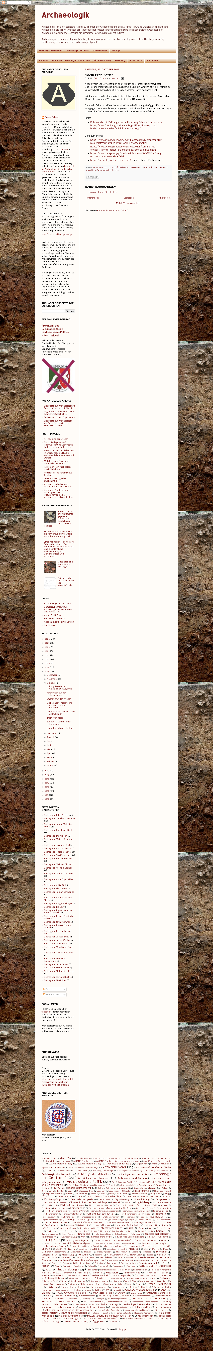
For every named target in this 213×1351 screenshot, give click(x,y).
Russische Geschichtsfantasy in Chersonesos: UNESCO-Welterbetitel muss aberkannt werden (59, 454)
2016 (47, 775)
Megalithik (88, 1252)
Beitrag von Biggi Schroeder (58, 855)
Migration (147, 1252)
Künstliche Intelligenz (79, 1243)
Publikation (131, 1266)
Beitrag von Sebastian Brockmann (55, 960)
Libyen (59, 1249)
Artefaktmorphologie (127, 1185)
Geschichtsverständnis (55, 1223)
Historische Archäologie (126, 1225)
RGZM (65, 149)
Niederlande (131, 1258)
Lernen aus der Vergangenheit (142, 1246)
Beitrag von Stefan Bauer (56, 968)
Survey (129, 1284)
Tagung (81, 1287)
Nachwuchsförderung (116, 1255)
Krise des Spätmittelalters (130, 1237)
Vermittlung (70, 1296)
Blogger (123, 1329)
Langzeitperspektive (80, 1246)
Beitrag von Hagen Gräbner (57, 852)
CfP (43, 1196)
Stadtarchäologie (57, 1284)
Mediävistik (75, 1252)
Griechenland (165, 1223)
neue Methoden (145, 1316)
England (128, 1203)
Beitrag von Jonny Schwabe (58, 922)
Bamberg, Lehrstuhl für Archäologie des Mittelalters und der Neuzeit (58, 609)
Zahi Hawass (60, 1304)
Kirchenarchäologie (50, 1234)
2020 (47, 663)
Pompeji (66, 1266)
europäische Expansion (109, 1310)
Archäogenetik (79, 1171)
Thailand (133, 1287)
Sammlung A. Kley (122, 1275)
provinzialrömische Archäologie (62, 1319)
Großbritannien (52, 1225)
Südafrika (53, 1287)
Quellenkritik (165, 1266)
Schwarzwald (74, 1278)
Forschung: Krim (164, 1208)
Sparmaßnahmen (146, 1281)
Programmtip (104, 1266)
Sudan (120, 1284)
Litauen (71, 1249)
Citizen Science (64, 1197)
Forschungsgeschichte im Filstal (135, 1214)
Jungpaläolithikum (99, 1231)
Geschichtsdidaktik (163, 1220)
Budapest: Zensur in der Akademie (59, 723)
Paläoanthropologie (82, 1263)
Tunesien (87, 1290)
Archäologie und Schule (145, 1182)
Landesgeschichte (131, 1243)
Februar (51, 762)
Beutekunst (113, 1191)
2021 (47, 659)
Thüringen (156, 1287)
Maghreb (133, 1249)
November (52, 679)
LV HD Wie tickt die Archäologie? (108, 1243)
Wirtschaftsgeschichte (117, 1299)
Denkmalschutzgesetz (82, 1199)
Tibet (167, 1287)
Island (159, 1228)
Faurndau (164, 1205)
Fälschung (130, 1217)
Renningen (67, 1273)
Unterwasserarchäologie (158, 1293)
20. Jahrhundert (164, 1158)
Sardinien (140, 1276)
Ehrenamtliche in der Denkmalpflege (88, 1202)
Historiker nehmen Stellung (60, 728)
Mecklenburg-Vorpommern (54, 1252)
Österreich (113, 1322)
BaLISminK (49, 625)
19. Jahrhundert (147, 1158)
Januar (50, 766)
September (52, 733)
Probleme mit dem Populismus (59, 417)
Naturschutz (66, 1258)
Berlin (70, 1191)
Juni (49, 745)
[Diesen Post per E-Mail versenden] (87, 177)
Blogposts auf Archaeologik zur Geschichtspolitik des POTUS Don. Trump (58, 423)
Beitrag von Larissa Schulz (57, 937)
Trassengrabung (61, 1290)
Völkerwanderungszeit (141, 1296)
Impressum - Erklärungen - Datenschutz (71, 60)
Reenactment (124, 1270)
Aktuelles (165, 1164)
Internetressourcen (111, 1228)
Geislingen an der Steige (78, 1220)
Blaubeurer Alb (141, 1191)
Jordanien (83, 1231)
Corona (78, 1196)
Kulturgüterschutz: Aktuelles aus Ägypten (59, 687)
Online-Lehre (142, 1260)
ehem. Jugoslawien (163, 1307)
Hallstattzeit (82, 1225)
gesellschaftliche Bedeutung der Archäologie (64, 1313)
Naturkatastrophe (49, 1258)
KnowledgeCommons (55, 619)
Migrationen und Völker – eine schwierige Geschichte (59, 413)
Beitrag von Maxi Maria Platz (58, 947)
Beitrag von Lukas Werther (57, 940)
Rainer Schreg (52, 117)
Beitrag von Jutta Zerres (56, 815)
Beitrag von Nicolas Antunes (58, 953)
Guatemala (70, 1225)
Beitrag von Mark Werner (56, 944)
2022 (47, 655)
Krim (83, 1237)
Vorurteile (125, 1296)
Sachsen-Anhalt (100, 1275)
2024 (47, 647)
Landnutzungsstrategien (154, 1243)
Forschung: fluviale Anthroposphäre (104, 1211)
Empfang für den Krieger (59, 699)
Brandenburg (81, 1194)
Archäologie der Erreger (56, 439)
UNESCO (117, 1290)
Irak (130, 1228)
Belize (44, 1191)
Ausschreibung (145, 1185)
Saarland (71, 1276)
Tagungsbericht (99, 1287)
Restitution (97, 1273)
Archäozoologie (98, 1185)
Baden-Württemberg (79, 1188)
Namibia (149, 1255)
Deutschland (104, 1200)
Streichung (72, 1284)
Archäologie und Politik (78, 51)
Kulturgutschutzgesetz (78, 1240)
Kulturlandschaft (122, 1240)
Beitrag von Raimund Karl (57, 845)
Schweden (87, 1278)
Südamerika (67, 1287)
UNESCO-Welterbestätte (139, 1290)
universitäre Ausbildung (76, 1322)
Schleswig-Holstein (54, 1278)
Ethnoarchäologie (96, 1205)
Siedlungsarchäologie (50, 1281)
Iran (141, 1228)
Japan (61, 1231)
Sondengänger (78, 1281)
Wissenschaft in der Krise (108, 170)
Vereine (59, 1296)
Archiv (50, 1171)
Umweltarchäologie (75, 1293)
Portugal (91, 1266)
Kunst (164, 1240)
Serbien (164, 1278)
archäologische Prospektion (138, 1304)
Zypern (92, 1305)
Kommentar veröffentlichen (103, 192)
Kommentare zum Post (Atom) (112, 211)
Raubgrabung (67, 1269)
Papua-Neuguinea (128, 1263)
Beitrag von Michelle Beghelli (58, 868)
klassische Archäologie (144, 1313)
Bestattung (101, 1191)
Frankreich (160, 1214)
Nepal (120, 1258)
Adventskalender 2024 (119, 1164)
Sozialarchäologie (99, 1281)
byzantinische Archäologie (92, 1307)
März (49, 758)
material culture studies (70, 1316)
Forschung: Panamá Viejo (56, 1211)
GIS (142, 1217)
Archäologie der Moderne (51, 51)
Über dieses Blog (102, 60)
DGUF (89, 1197)
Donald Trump (142, 1199)
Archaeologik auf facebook (57, 604)
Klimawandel (83, 1234)
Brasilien (94, 1194)
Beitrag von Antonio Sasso (57, 848)
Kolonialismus (121, 1234)
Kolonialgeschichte (103, 1234)
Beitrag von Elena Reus (55, 889)
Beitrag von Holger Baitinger (58, 903)
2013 (47, 787)
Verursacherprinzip (87, 1296)
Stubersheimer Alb (89, 1284)
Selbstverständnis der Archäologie (142, 1278)
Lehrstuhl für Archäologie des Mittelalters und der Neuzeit (58, 169)
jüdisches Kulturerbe (122, 1313)
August (50, 737)
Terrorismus (118, 1287)
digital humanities (141, 1307)
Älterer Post (165, 198)
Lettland (165, 1246)
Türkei (98, 1290)
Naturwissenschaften (86, 1258)
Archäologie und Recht (122, 1182)
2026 (47, 639)
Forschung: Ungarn (79, 1211)
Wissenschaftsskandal (117, 1302)
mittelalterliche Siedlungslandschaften (109, 1316)
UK (107, 1290)
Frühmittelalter (67, 1217)
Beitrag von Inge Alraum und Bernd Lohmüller (58, 911)
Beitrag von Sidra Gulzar (56, 964)
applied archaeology (107, 1304)
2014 (47, 783)
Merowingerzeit (104, 1252)
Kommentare (52, 995)
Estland (47, 1205)
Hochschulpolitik (151, 1225)
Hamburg (95, 1225)
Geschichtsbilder (145, 1220)
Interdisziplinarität (88, 1228)
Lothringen (83, 1249)
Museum (83, 1254)
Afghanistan (141, 1164)
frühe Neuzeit (161, 1310)
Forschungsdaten (160, 1211)
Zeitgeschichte (78, 1305)
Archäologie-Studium (78, 1185)
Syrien (139, 1284)
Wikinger (100, 1299)
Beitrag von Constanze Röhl (58, 830)
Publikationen (135, 60)
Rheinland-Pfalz (132, 1273)
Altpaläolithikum (76, 1168)
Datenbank (131, 1197)
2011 (47, 795)
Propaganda (118, 1266)
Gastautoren (152, 60)
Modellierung (68, 1255)
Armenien (113, 1185)
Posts (48, 989)
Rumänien (163, 1273)
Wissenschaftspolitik (93, 1302)
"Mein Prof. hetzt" (55, 718)
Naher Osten (136, 1255)
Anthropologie (92, 1168)
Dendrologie (166, 1197)
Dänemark (63, 1203)
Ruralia (45, 1275)
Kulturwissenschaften (146, 1241)
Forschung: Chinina (144, 1208)
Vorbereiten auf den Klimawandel (56, 694)
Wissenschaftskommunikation (59, 1301)
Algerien (45, 1168)
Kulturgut (116, 51)
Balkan (100, 1188)
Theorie (144, 1287)
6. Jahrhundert (64, 1161)
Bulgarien (155, 1194)
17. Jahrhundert (114, 1158)
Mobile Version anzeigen (128, 203)
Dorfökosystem (48, 1203)
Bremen (104, 1194)
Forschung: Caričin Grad (119, 1208)
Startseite (43, 60)
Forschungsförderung (72, 1214)
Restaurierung (81, 1273)
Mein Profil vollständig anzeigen (57, 234)
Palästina (99, 1263)
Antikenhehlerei (114, 1167)
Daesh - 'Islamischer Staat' (108, 1196)
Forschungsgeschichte (100, 1214)
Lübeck (122, 1249)
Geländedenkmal (100, 1220)
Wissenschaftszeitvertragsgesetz (145, 1302)
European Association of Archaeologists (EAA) (136, 1205)
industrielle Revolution (101, 1313)
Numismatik (127, 1260)
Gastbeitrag (157, 1217)
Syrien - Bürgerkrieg (159, 1284)
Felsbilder (46, 1208)
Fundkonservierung (110, 1217)
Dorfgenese (161, 1199)
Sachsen (82, 1275)
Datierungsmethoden (149, 1197)
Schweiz (99, 1278)
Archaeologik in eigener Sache (153, 1167)
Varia (48, 1296)
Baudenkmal (122, 1188)
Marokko (155, 1249)
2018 (47, 671)
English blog (142, 1202)
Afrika (154, 1164)
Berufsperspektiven (85, 1191)
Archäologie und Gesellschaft (105, 167)
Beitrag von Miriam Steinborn (58, 839)
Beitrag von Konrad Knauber (58, 859)
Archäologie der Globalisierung (129, 1171)
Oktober (51, 683)
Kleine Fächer (68, 1234)
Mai (49, 749)
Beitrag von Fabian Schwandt (59, 892)
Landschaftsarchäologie (54, 1246)
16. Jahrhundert (99, 1158)
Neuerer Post (92, 198)
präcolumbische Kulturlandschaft (100, 1319)
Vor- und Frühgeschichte (108, 1296)
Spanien (117, 1281)
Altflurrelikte (57, 1168)
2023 (47, 651)
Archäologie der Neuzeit (56, 1174)
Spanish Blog (130, 1281)
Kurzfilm (62, 1243)
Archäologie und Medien (132, 1178)
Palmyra (66, 1263)
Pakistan (55, 1263)
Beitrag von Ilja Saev (54, 907)
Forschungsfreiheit (149, 167)
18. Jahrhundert (131, 1158)
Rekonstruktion (140, 1270)
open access (165, 1316)
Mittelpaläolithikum (50, 1255)
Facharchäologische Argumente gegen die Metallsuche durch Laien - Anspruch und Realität (59, 519)
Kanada (131, 1231)
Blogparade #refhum (53, 1194)
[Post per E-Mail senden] (121, 78)
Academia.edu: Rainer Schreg (59, 622)
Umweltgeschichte (102, 1293)
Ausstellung (162, 1185)
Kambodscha (117, 1231)
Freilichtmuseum (48, 1217)
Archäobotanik (63, 1171)
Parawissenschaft (148, 1263)
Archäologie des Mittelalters (94, 1174)
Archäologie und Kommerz (93, 1178)
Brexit (111, 1194)
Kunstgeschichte (49, 1243)
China (52, 1197)
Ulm (59, 1293)
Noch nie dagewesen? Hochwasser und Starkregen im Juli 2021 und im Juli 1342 (58, 444)
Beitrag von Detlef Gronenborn (59, 818)
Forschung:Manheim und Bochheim (136, 1211)
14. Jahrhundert (83, 1158)
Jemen (71, 1231)
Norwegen (113, 1260)
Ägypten (98, 1321)
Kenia (150, 1231)
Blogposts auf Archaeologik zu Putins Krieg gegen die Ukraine (59, 407)
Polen (56, 1266)
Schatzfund (166, 1276)
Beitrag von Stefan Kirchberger (59, 971)
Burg (166, 1194)
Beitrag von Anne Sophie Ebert (59, 879)
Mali (146, 1249)
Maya (165, 1249)
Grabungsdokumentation (145, 1223)
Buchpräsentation (139, 1194)
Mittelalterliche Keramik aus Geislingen (65, 564)
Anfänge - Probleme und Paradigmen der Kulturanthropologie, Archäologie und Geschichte (58, 493)
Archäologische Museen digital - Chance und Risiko (57, 485)
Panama (111, 1263)
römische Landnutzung (159, 1319)
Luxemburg (111, 1249)
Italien (50, 1231)
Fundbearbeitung (88, 1217)
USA (163, 1290)
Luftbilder (96, 1249)
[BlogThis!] (91, 177)
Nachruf (98, 1255)
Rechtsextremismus (108, 1270)
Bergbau (61, 1191)
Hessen (106, 1225)
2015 (47, 779)
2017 (47, 771)
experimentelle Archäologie (137, 1310)
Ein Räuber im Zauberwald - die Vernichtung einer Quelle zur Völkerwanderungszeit (58, 534)
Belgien (165, 1188)
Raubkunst (92, 1270)
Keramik (160, 1231)
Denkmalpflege (100, 51)
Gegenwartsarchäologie (52, 1220)
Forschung (120, 60)
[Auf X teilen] (94, 177)
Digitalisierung (122, 1199)
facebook (46, 1012)
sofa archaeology (50, 1322)
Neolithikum (106, 1257)
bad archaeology (65, 1307)
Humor (165, 1225)
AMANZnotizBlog (52, 615)
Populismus (79, 1266)
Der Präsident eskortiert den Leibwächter (61, 713)
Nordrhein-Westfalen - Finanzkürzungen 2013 (81, 1260)
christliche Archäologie (120, 1307)
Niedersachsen (147, 1257)
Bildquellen (126, 1191)
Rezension (112, 1272)
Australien (46, 1188)
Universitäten (136, 1293)
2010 (47, 799)
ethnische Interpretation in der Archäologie (68, 1310)
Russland (58, 1275)
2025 (47, 643)
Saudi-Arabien (153, 1276)
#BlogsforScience (49, 1158)
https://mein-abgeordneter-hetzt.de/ (110, 160)
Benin (51, 1191)
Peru (165, 1263)
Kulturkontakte (103, 1241)
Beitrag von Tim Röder (55, 980)
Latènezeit (95, 1246)
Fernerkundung (60, 1208)
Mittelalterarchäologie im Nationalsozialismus (56, 462)
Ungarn (121, 1293)
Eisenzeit (115, 1202)
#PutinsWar (66, 1158)
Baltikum (109, 1188)
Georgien (130, 1220)
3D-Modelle (50, 1161)
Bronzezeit (122, 1194)
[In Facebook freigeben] (97, 177)
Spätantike (161, 1281)
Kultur (152, 1237)
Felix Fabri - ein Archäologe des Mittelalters (57, 468)
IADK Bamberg (48, 1228)
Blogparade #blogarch (162, 1191)
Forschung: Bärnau (97, 1208)
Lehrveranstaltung (112, 1246)
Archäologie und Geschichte (132, 1174)
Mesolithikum (121, 1252)
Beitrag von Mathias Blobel (57, 864)
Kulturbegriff (163, 1237)
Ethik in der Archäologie (72, 1205)
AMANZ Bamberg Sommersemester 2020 (117, 1161)
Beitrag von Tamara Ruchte (58, 977)
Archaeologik (65, 14)
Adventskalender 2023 (90, 1164)
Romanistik (151, 1273)
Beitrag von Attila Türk (55, 885)
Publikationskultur (147, 1266)
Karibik (141, 1231)
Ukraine (46, 1293)
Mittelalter (161, 1252)
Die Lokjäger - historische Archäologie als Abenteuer (59, 705)
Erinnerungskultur (163, 1203)
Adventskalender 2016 (60, 1164)
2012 (47, 791)
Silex (63, 1281)
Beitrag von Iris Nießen (55, 836)
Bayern (152, 1188)
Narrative (161, 1255)
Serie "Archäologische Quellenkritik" (55, 479)
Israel (168, 1228)
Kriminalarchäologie (101, 1237)
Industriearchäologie (67, 1228)
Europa (109, 1205)
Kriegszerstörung (69, 1237)
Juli (48, 741)
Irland (151, 1228)
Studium (108, 1284)
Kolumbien (135, 1234)
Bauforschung (139, 1188)
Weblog (86, 1299)
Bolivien (68, 1194)
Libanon (46, 1249)
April (49, 753)
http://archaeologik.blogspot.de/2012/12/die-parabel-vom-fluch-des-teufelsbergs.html (58, 1082)
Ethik (55, 1205)
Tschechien (76, 1290)
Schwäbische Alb (115, 1278)
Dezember (52, 675)
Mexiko (134, 1252)
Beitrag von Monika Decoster (58, 874)
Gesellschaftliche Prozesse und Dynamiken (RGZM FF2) (101, 1223)
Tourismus (46, 1290)
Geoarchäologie (117, 1220)
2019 (47, 667)
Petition (45, 1266)
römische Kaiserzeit (133, 1319)
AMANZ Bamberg (82, 1161)
